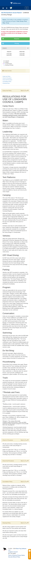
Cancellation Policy (7, 81)
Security (10, 557)
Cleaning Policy (6, 83)
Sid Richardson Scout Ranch (11, 12)
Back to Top (24, 90)
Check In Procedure (7, 78)
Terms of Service (12, 555)
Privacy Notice (21, 555)
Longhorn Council (13, 551)
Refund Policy (16, 557)
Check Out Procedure (7, 79)
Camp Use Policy (6, 76)
